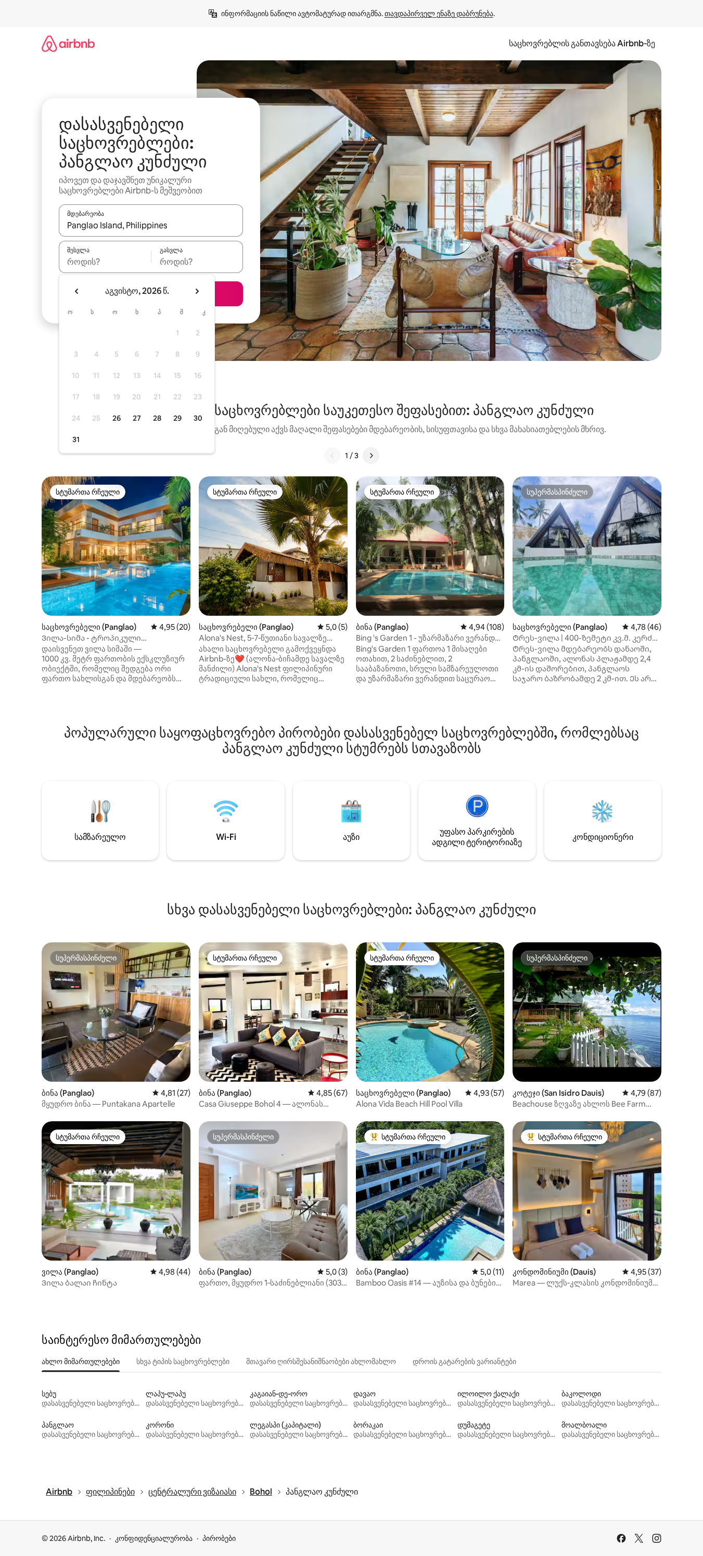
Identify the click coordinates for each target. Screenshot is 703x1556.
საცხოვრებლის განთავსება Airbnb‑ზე (582, 43)
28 (157, 418)
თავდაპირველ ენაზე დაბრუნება (439, 13)
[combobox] (151, 225)
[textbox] (105, 261)
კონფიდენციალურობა (154, 1538)
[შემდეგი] (371, 455)
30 (198, 418)
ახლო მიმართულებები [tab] (81, 1361)
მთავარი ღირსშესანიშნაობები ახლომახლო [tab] (321, 1361)
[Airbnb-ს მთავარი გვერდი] (68, 43)
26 (116, 418)
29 (177, 418)
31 (76, 439)
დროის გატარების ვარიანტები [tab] (464, 1361)
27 (137, 418)
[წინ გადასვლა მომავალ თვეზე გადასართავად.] (197, 291)
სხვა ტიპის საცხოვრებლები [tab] (182, 1361)
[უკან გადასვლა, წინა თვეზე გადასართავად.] (77, 291)
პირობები (219, 1538)
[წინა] (332, 455)
